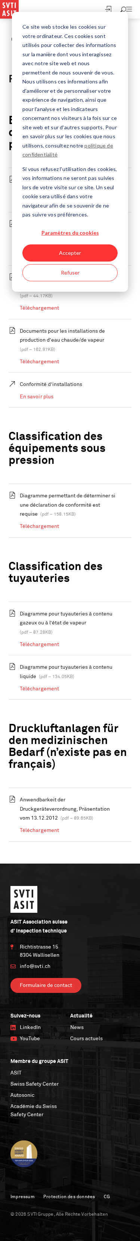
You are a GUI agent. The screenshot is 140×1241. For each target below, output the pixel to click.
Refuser (70, 272)
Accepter (70, 253)
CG (107, 1197)
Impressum (22, 1197)
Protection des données (69, 1197)
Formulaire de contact (46, 985)
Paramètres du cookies (70, 232)
